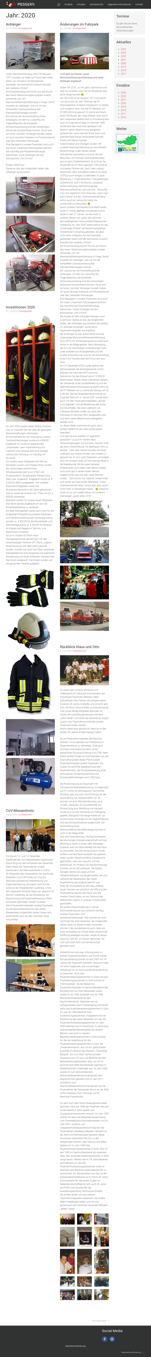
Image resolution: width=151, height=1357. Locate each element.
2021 (123, 59)
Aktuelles (81, 4)
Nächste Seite (99, 1320)
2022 (123, 56)
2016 (123, 117)
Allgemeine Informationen (119, 4)
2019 (123, 66)
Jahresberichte (96, 4)
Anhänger (13, 24)
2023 (123, 52)
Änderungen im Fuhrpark (79, 24)
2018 (123, 70)
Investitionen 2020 (20, 307)
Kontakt (139, 4)
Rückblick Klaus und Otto (79, 647)
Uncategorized (25, 28)
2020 (123, 63)
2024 (123, 49)
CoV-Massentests (20, 811)
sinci (143, 1352)
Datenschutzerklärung (75, 1346)
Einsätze (68, 4)
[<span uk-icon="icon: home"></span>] (58, 4)
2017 (123, 73)
